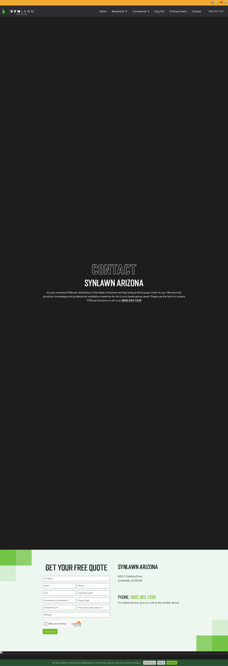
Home (102, 11)
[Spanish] (225, 2)
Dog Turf (159, 11)
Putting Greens (178, 11)
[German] (221, 2)
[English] (212, 2)
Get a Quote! (50, 631)
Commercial (139, 11)
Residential (118, 11)
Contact (196, 11)
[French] (217, 2)
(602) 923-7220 (131, 300)
